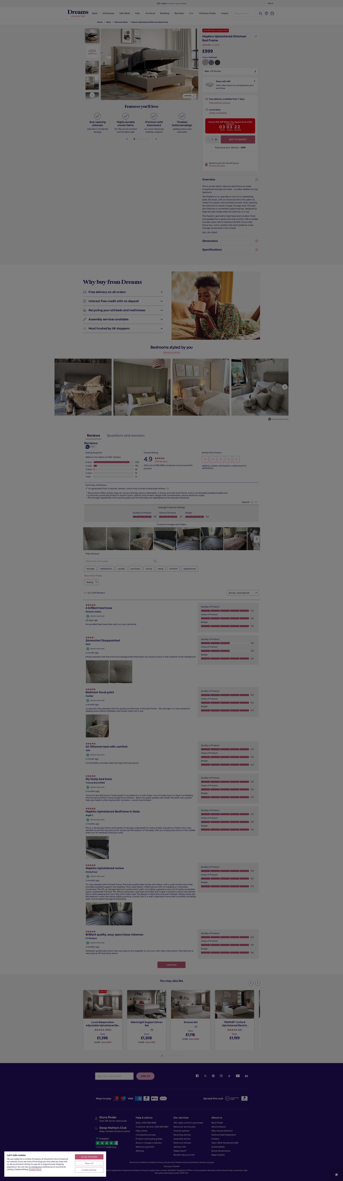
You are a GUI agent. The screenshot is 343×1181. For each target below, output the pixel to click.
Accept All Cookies (89, 1157)
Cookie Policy (35, 1169)
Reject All (89, 1163)
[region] (55, 1164)
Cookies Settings (89, 1170)
